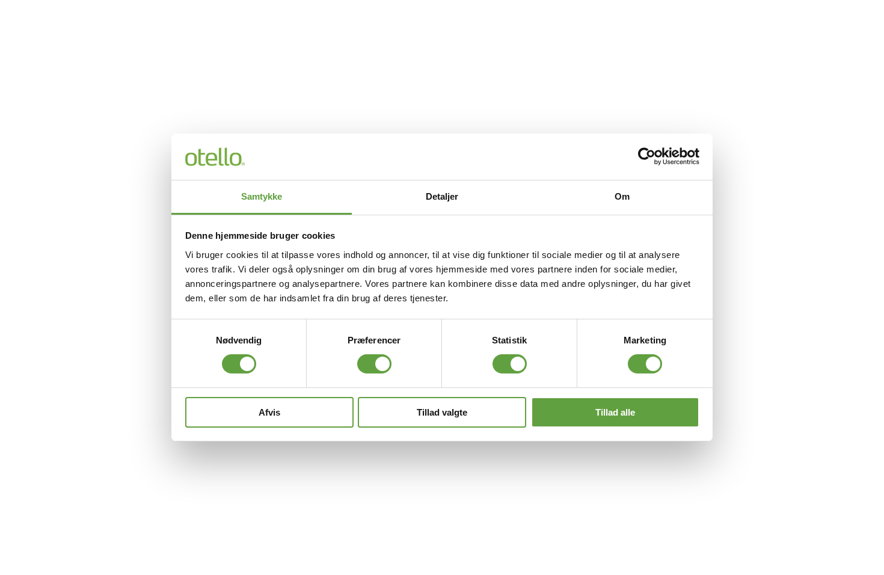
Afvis (269, 412)
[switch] (374, 364)
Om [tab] (622, 196)
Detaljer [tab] (442, 196)
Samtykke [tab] (262, 196)
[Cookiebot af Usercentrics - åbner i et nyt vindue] (646, 156)
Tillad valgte (442, 412)
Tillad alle (615, 412)
